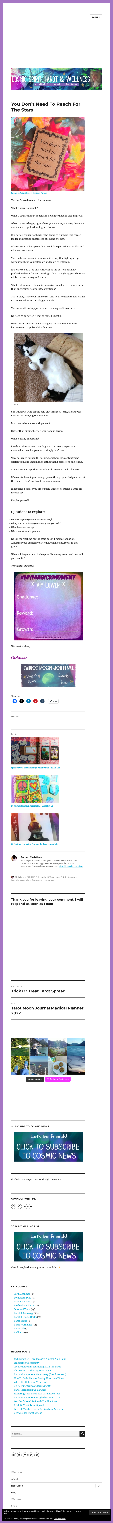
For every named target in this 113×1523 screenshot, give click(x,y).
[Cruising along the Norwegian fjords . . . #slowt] (76, 1047)
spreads (51, 880)
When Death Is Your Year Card (30, 1382)
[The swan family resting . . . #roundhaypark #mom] (20, 1047)
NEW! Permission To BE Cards (30, 1389)
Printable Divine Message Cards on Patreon (29, 193)
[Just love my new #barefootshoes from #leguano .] (20, 1065)
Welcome (16, 1472)
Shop (14, 1506)
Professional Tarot (24, 1305)
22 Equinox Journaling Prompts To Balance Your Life (34, 844)
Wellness (56, 877)
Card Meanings (22, 1293)
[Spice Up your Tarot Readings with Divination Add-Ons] (49, 750)
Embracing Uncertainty (26, 1362)
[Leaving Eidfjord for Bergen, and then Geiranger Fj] (57, 1047)
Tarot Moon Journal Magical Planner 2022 (37, 1397)
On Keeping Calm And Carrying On (32, 1386)
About (14, 1479)
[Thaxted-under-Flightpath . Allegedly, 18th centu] (76, 1065)
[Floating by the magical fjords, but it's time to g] (39, 1047)
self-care (33, 880)
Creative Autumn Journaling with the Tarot (37, 1366)
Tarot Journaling (23, 1324)
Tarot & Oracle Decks (25, 1317)
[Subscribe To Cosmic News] (48, 1147)
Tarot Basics (20, 1320)
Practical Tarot (22, 1301)
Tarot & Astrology (23, 1313)
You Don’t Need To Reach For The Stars (35, 1401)
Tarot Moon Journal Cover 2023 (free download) (40, 1374)
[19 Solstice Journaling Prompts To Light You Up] (49, 789)
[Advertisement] (57, 46)
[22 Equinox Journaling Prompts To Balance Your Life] (49, 827)
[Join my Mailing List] (48, 1246)
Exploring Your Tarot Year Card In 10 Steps (37, 1393)
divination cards (70, 877)
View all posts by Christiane (71, 866)
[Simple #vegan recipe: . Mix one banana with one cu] (57, 1065)
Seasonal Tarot (22, 1309)
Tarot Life (19, 1328)
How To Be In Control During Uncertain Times (39, 1378)
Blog (13, 1492)
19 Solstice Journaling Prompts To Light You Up (32, 806)
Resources (17, 1485)
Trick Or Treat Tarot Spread (29, 1405)
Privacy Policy (60, 1519)
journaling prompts (20, 880)
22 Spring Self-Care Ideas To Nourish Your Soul (40, 1359)
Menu (96, 17)
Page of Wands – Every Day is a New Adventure (39, 1409)
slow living (43, 880)
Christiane (19, 877)
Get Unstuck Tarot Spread (28, 1413)
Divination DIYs (44, 877)
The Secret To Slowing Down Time (33, 1370)
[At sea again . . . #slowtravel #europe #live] (39, 1065)
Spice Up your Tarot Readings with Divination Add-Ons (35, 768)
